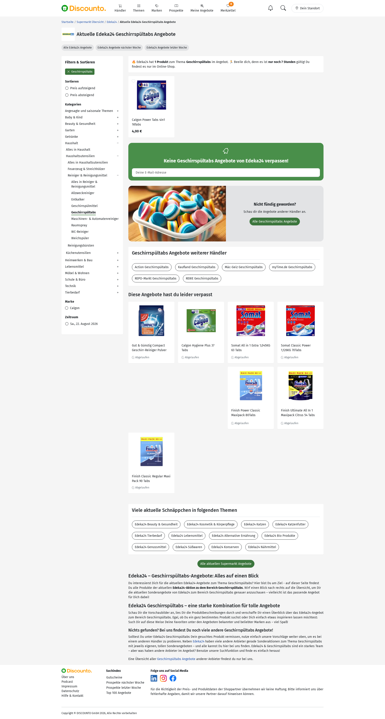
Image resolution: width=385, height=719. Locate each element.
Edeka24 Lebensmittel (187, 536)
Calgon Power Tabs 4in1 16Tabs (148, 122)
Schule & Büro (75, 280)
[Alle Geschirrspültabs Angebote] (177, 213)
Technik (70, 286)
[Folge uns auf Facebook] (172, 678)
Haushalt (71, 143)
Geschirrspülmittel (84, 206)
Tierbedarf (72, 292)
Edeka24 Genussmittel (150, 547)
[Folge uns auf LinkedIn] (154, 678)
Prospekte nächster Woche (125, 683)
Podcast (67, 682)
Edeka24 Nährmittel (262, 547)
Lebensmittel (74, 267)
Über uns (67, 677)
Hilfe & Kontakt (72, 696)
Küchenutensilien (78, 253)
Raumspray (79, 225)
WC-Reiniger (79, 232)
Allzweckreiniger (82, 193)
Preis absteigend (81, 95)
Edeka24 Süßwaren (189, 547)
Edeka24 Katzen (255, 524)
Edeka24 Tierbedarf (148, 536)
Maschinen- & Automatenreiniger (95, 219)
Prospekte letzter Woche (123, 688)
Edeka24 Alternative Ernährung (233, 536)
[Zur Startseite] (86, 8)
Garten (70, 130)
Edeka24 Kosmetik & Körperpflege (211, 524)
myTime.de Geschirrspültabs (292, 267)
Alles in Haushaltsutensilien (88, 162)
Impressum (69, 686)
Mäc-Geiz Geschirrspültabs (244, 267)
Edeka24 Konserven (225, 547)
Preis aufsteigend (82, 88)
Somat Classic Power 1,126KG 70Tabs (296, 348)
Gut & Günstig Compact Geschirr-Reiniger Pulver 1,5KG (149, 348)
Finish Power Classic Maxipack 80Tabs (245, 413)
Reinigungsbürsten (81, 245)
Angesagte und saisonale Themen (89, 111)
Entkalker (77, 199)
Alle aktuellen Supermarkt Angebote (226, 564)
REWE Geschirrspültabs (202, 278)
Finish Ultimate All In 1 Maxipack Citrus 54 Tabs (298, 413)
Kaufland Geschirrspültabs (196, 267)
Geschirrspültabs (81, 71)
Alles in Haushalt (78, 150)
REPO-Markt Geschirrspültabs (155, 278)
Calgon (74, 308)
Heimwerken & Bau (78, 260)
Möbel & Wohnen (77, 273)
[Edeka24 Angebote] (68, 34)
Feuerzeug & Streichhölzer (86, 169)
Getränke (71, 137)
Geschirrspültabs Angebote (176, 659)
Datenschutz (70, 691)
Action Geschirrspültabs (152, 267)
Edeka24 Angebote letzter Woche (167, 47)
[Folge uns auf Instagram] (163, 678)
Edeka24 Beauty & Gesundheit (156, 524)
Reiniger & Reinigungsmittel (87, 175)
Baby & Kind (73, 117)
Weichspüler (80, 238)
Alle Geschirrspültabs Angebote (274, 221)
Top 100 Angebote (118, 693)
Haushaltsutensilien (80, 156)
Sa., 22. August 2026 (83, 324)
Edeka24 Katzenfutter (290, 524)
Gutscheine (114, 677)
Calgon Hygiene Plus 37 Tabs (198, 348)
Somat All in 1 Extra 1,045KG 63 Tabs (250, 348)
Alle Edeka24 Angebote (77, 47)
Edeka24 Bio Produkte (279, 536)
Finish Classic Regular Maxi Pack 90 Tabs (151, 478)
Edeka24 (198, 641)
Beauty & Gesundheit (80, 124)
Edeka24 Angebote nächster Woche (119, 47)
